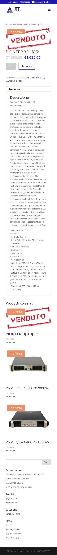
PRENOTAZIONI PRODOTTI (18, 478)
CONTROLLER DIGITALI (33, 77)
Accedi (8, 525)
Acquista (27, 66)
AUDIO (18, 77)
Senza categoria (13, 513)
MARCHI (15, 24)
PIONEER (23, 24)
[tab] (28, 89)
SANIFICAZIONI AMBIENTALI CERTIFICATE (25, 474)
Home (8, 24)
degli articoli (13, 529)
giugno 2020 (11, 498)
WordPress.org (12, 538)
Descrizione (14, 89)
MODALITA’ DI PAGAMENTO (19, 487)
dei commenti (14, 533)
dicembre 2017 (12, 502)
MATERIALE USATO (14, 483)
